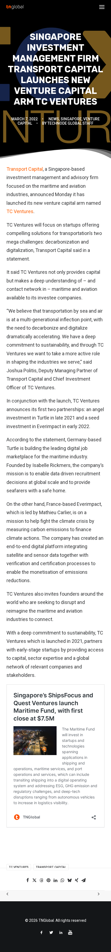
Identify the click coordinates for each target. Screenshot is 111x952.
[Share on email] (83, 880)
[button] (102, 7)
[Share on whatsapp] (62, 880)
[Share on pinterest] (48, 880)
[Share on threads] (41, 880)
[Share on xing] (76, 880)
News (53, 119)
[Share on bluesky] (69, 880)
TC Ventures (19, 211)
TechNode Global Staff (70, 123)
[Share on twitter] (34, 880)
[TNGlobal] (14, 7)
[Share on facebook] (27, 880)
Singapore (71, 119)
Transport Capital (24, 169)
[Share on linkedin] (55, 880)
